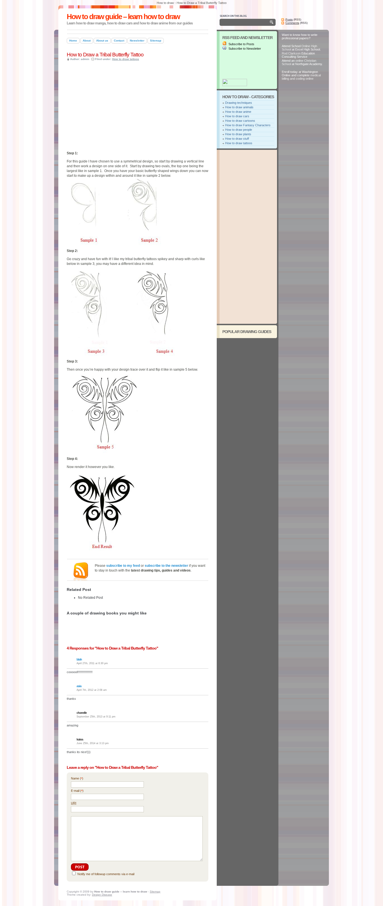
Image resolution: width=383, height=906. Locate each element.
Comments (292, 22)
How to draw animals (239, 107)
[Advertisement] (132, 28)
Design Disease (102, 894)
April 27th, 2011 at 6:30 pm (92, 663)
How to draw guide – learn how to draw (123, 16)
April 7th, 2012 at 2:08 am (92, 690)
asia (79, 686)
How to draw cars (237, 116)
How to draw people (238, 129)
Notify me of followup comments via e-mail (105, 874)
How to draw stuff (237, 138)
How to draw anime (238, 111)
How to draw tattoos (125, 59)
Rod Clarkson (291, 53)
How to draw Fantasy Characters (248, 125)
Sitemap (155, 891)
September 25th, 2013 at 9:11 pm (96, 716)
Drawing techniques (238, 102)
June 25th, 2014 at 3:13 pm (93, 743)
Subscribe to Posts (241, 44)
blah (79, 659)
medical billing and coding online (301, 77)
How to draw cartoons (240, 120)
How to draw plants (238, 134)
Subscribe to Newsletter (244, 48)
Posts (289, 19)
